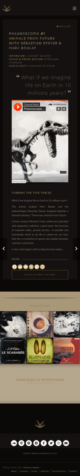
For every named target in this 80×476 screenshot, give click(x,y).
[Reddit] (20, 266)
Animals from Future (40, 274)
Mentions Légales (31, 467)
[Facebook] (14, 266)
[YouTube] (66, 445)
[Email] (25, 266)
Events (34, 471)
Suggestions (40, 305)
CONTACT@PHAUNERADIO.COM (40, 453)
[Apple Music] (21, 445)
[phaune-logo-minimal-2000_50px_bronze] (40, 423)
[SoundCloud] (14, 445)
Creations (24, 471)
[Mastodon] (36, 266)
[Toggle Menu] (74, 8)
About (14, 471)
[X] (31, 266)
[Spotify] (29, 445)
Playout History (59, 471)
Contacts (73, 471)
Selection (45, 471)
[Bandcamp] (36, 445)
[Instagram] (42, 266)
